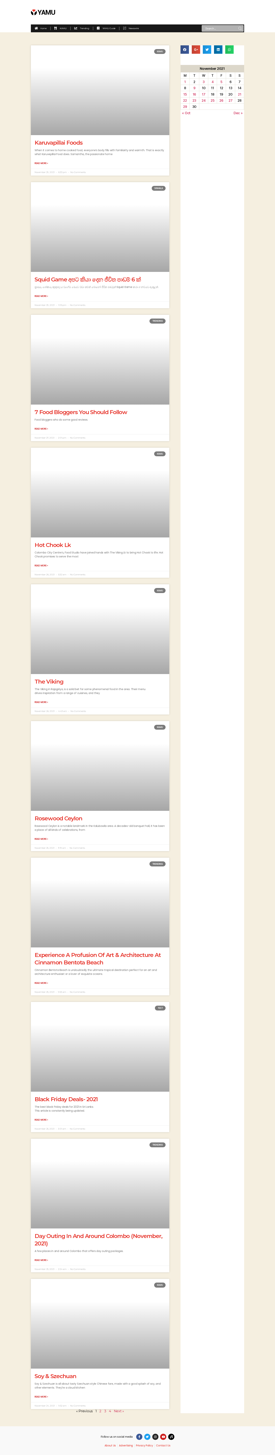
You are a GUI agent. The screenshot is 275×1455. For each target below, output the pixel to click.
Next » (119, 1411)
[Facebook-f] (139, 1437)
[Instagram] (155, 1437)
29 (185, 107)
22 (185, 100)
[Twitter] (147, 1437)
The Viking (49, 681)
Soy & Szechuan (55, 1376)
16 (194, 94)
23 (194, 100)
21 (239, 94)
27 (230, 100)
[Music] (171, 1437)
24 (203, 100)
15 (185, 94)
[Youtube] (163, 1437)
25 (212, 100)
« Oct (186, 113)
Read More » (41, 163)
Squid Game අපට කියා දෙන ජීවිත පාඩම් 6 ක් (88, 279)
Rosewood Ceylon (58, 818)
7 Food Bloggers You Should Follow (81, 412)
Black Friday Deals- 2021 (66, 1099)
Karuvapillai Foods (59, 142)
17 (203, 94)
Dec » (238, 113)
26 (221, 100)
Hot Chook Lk (53, 545)
